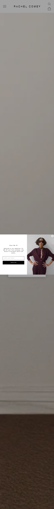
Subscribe (13, 262)
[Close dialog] (52, 236)
